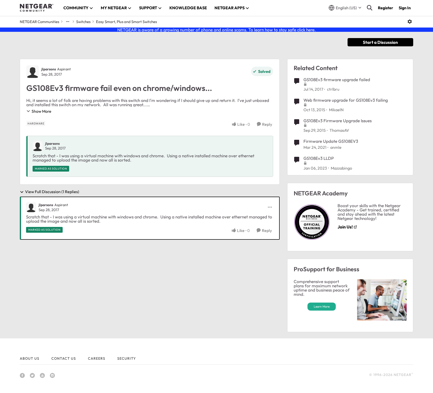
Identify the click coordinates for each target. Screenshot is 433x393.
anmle (336, 147)
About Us (29, 358)
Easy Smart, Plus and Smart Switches (126, 21)
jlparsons (48, 69)
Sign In (405, 7)
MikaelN (336, 110)
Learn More (322, 306)
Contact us (63, 358)
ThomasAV (339, 130)
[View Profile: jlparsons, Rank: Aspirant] (32, 71)
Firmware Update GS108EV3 (330, 141)
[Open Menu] (409, 21)
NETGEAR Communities (39, 21)
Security (126, 358)
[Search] (370, 8)
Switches (83, 21)
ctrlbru (333, 89)
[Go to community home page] (36, 8)
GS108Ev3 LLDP (318, 158)
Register (385, 7)
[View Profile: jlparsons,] (38, 146)
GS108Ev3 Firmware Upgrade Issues (337, 120)
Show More (41, 111)
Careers (96, 358)
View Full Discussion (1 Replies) (52, 192)
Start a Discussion (380, 42)
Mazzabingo (341, 168)
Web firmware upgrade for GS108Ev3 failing (345, 100)
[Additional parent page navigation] (68, 21)
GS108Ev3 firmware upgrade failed (336, 79)
